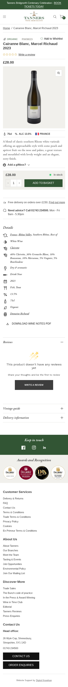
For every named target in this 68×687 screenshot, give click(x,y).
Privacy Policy (10, 521)
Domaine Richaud (19, 313)
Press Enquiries (11, 616)
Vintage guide (11, 408)
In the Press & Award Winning (19, 597)
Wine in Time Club (12, 602)
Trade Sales (9, 588)
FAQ (5, 503)
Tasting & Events (12, 559)
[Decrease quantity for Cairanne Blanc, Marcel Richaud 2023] (8, 183)
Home (6, 28)
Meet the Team (11, 554)
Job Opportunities (12, 564)
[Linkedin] (45, 448)
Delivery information (16, 417)
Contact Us (9, 507)
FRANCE (45, 133)
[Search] (55, 16)
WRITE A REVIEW (33, 385)
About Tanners (10, 545)
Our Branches (10, 550)
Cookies (7, 526)
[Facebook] (23, 448)
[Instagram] (34, 448)
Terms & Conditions (13, 512)
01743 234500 (10, 648)
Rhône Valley (24, 234)
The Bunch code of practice (18, 593)
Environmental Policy (14, 568)
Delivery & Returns (13, 498)
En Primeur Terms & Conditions (20, 530)
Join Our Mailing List (14, 573)
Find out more (57, 202)
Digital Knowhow (44, 680)
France (13, 234)
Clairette (14, 247)
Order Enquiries (21, 665)
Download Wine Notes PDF (31, 323)
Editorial (7, 606)
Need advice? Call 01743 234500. (28, 210)
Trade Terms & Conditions (17, 516)
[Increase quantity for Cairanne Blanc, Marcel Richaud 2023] (19, 183)
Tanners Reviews (12, 611)
